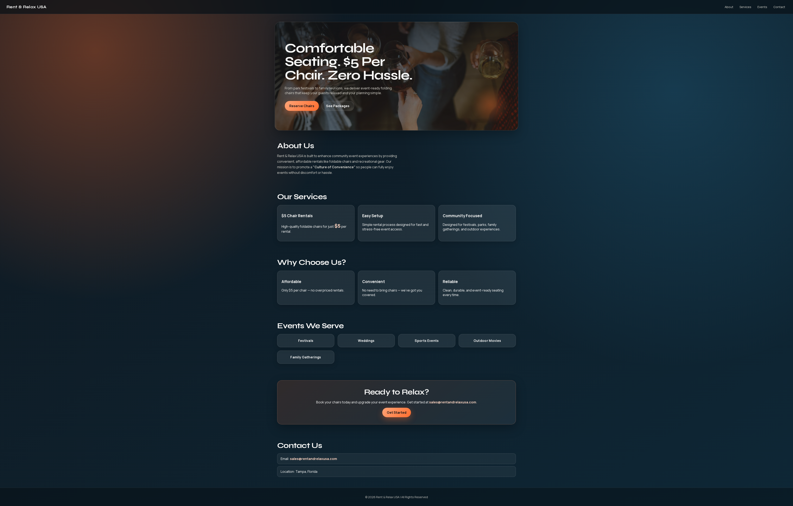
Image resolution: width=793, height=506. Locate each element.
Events (762, 7)
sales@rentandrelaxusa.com (452, 402)
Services (745, 7)
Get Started (396, 412)
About (729, 7)
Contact (779, 7)
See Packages (337, 106)
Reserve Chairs (301, 106)
